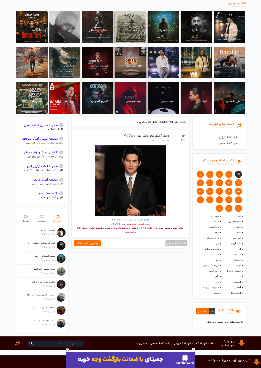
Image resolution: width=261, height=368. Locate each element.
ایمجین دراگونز (234, 271)
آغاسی (237, 287)
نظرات (26, 220)
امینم (216, 293)
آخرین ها (57, 220)
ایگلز (217, 276)
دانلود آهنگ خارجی (228, 143)
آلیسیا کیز (236, 293)
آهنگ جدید (178, 228)
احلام (216, 232)
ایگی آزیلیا (236, 243)
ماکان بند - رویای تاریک (43, 308)
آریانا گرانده (213, 271)
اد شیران (237, 260)
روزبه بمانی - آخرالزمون (44, 269)
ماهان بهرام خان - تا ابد (43, 282)
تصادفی (41, 220)
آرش (217, 260)
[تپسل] (67, 350)
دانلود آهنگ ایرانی (228, 137)
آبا (240, 249)
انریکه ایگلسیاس (211, 265)
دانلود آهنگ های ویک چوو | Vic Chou (146, 136)
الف (238, 174)
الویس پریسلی (212, 249)
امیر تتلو (237, 238)
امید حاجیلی (235, 221)
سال (200, 311)
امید (239, 232)
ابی (217, 243)
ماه (205, 311)
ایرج (217, 282)
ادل (239, 276)
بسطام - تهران (48, 230)
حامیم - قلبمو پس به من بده (41, 295)
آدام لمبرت (214, 227)
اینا (239, 216)
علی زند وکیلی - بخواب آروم (41, 243)
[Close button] (193, 350)
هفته (211, 311)
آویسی (237, 282)
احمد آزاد (215, 216)
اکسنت (216, 221)
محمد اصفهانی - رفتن (44, 256)
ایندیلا (238, 254)
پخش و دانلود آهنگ (87, 243)
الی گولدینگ (213, 238)
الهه (239, 265)
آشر (217, 254)
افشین (237, 227)
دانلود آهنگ (202, 343)
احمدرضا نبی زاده (211, 287)
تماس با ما (141, 343)
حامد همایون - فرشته (44, 321)
